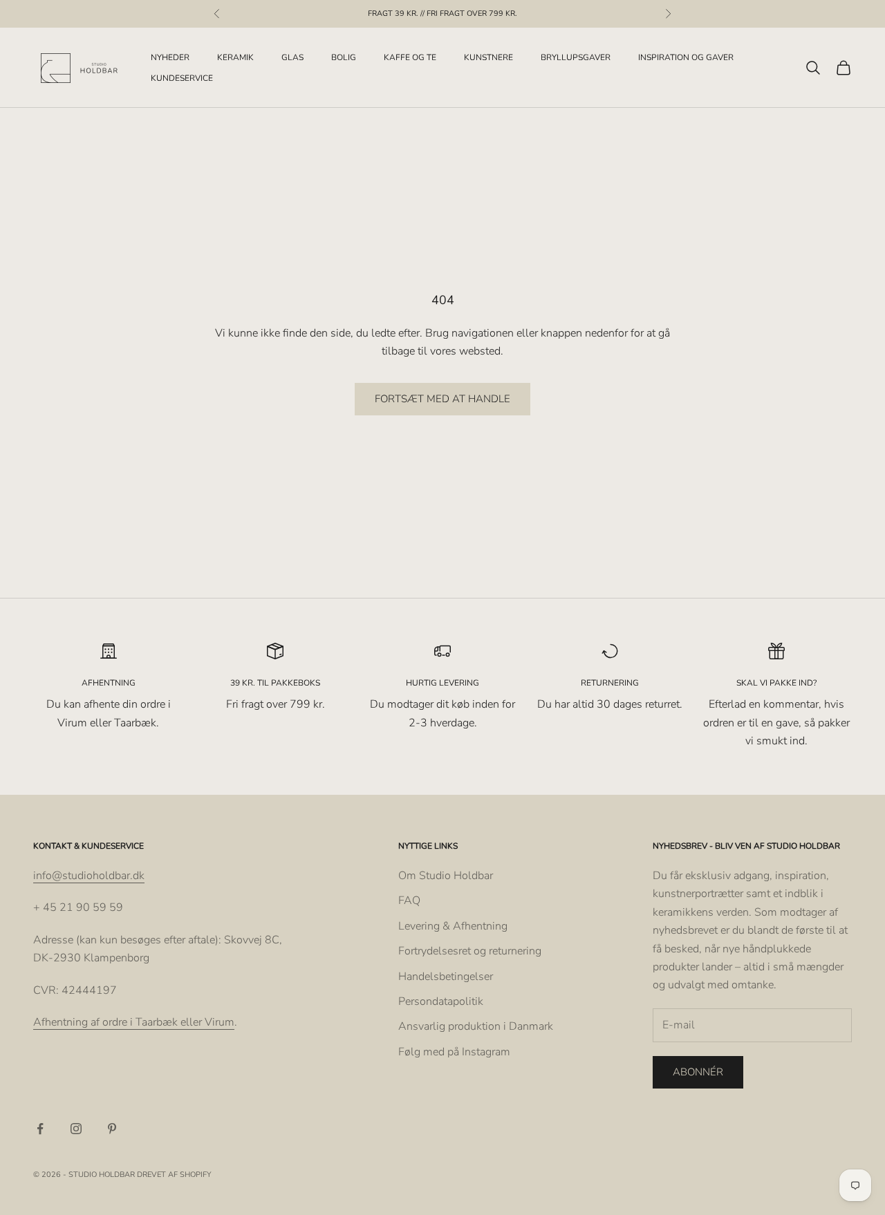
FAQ (409, 900)
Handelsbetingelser (445, 976)
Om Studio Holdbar (445, 875)
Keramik (235, 57)
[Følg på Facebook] (40, 1129)
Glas (292, 57)
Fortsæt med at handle (442, 399)
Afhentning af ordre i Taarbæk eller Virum (133, 1022)
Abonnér (698, 1072)
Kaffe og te (410, 57)
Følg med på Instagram (454, 1051)
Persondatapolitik (440, 1001)
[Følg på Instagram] (76, 1129)
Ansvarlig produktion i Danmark (475, 1026)
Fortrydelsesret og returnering (469, 951)
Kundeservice (182, 78)
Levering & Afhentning (452, 926)
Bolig (343, 57)
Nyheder (170, 57)
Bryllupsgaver (576, 57)
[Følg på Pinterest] (112, 1129)
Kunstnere (488, 57)
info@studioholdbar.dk (89, 875)
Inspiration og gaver (686, 57)
